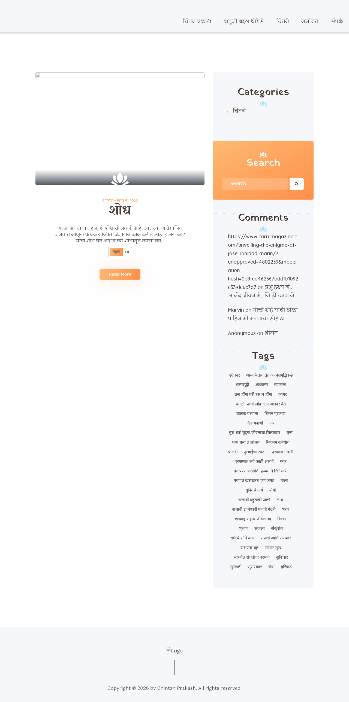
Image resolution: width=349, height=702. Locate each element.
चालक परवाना (247, 413)
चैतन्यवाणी (255, 423)
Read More (120, 274)
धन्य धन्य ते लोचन (246, 442)
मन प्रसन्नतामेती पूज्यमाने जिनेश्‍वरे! (261, 471)
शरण (285, 509)
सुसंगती (236, 567)
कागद (282, 394)
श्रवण (243, 528)
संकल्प (259, 528)
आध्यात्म (261, 385)
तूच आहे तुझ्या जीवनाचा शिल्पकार (254, 433)
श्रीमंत (271, 333)
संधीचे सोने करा (242, 538)
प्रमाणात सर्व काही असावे (254, 461)
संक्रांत (277, 528)
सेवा (271, 567)
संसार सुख (273, 548)
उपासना (280, 385)
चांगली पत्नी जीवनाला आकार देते (261, 404)
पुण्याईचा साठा (255, 452)
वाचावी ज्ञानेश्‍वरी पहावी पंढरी (254, 509)
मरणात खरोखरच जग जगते (254, 480)
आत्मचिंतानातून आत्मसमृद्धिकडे (269, 375)
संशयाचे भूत (249, 548)
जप (272, 423)
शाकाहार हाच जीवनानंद (253, 519)
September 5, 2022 (120, 201)
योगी (272, 490)
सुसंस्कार (255, 567)
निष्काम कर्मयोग (277, 442)
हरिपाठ (286, 567)
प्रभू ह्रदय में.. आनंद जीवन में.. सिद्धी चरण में (261, 291)
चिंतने (239, 111)
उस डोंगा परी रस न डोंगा (253, 394)
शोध (120, 211)
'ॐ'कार (234, 375)
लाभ (279, 500)
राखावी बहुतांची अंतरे (254, 500)
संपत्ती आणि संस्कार (276, 538)
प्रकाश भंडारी (282, 452)
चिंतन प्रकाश (274, 413)
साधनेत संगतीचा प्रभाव (252, 557)
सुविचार (282, 557)
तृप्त (290, 433)
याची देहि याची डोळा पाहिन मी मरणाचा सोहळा (263, 314)
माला (284, 480)
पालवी (233, 452)
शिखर (281, 519)
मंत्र (283, 461)
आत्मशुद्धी (242, 385)
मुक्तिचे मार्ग (254, 490)
